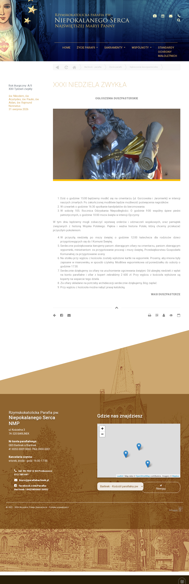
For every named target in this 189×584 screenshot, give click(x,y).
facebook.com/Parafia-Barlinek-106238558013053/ (31, 487)
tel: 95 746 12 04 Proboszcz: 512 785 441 (33, 473)
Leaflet (120, 475)
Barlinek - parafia (92, 67)
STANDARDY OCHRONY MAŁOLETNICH (167, 52)
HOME (66, 47)
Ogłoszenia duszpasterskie (144, 67)
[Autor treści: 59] (162, 315)
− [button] (102, 434)
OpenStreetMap (143, 475)
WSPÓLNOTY (140, 47)
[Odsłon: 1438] (169, 315)
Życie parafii (86, 47)
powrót (57, 67)
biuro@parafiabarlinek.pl (34, 480)
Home (74, 67)
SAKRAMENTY (113, 47)
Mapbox (175, 475)
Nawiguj (161, 488)
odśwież (65, 67)
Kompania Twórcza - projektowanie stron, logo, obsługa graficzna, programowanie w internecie (175, 509)
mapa (138, 451)
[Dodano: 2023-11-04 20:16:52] (176, 315)
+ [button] (102, 428)
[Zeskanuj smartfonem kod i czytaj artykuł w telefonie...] (155, 315)
